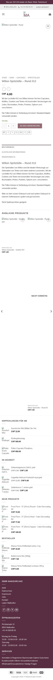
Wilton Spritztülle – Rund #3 (38, 408)
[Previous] (1, 316)
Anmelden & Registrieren (12, 658)
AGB (4, 588)
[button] (3, 14)
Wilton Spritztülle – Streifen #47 (13, 250)
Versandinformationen (29, 661)
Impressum (6, 594)
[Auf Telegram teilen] (29, 133)
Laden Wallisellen (9, 603)
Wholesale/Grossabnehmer (13, 664)
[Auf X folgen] (12, 610)
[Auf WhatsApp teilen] (4, 133)
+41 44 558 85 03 (9, 630)
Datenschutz (7, 591)
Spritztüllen (34, 78)
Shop (11, 78)
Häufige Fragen (30, 664)
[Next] (51, 316)
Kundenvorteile (8, 661)
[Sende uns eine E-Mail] (16, 610)
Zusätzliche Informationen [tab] (13, 152)
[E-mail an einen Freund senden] (16, 133)
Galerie (36, 658)
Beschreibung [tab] (8, 147)
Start (4, 78)
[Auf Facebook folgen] (4, 610)
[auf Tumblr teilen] (25, 133)
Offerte (17, 661)
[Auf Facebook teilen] (8, 133)
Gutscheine (44, 658)
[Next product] (4, 89)
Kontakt (5, 600)
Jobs (4, 597)
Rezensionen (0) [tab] (8, 157)
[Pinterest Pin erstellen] (21, 133)
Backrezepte (27, 658)
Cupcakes (21, 78)
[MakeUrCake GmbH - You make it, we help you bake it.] (26, 14)
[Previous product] (8, 89)
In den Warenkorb (30, 126)
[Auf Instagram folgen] (8, 610)
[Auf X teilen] (12, 133)
